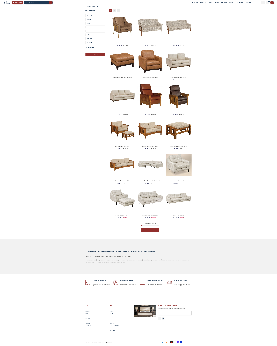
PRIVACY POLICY (113, 330)
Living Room (89, 15)
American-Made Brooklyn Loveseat (178, 77)
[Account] (263, 2)
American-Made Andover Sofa (178, 43)
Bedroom (89, 19)
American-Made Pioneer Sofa (122, 180)
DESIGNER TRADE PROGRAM (115, 320)
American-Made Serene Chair (179, 180)
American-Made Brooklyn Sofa (122, 112)
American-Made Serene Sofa (178, 215)
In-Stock (89, 34)
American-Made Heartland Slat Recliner (178, 112)
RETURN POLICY (113, 328)
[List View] (118, 10)
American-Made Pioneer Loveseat (150, 146)
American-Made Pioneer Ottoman (178, 146)
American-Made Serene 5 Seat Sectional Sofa (150, 180)
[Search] (51, 2)
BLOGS (111, 318)
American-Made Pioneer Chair (122, 146)
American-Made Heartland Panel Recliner (150, 112)
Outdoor (89, 30)
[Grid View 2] (114, 10)
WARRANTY (112, 323)
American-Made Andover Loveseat (150, 43)
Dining (88, 23)
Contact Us (88, 325)
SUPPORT (111, 313)
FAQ (110, 316)
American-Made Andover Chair (122, 43)
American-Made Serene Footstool (122, 215)
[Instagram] (163, 318)
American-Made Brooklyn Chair (150, 77)
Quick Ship (89, 38)
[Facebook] (159, 318)
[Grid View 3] (110, 10)
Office (88, 27)
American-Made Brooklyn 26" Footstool (122, 77)
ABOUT (111, 308)
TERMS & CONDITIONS (114, 325)
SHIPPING (111, 311)
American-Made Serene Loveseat (150, 215)
